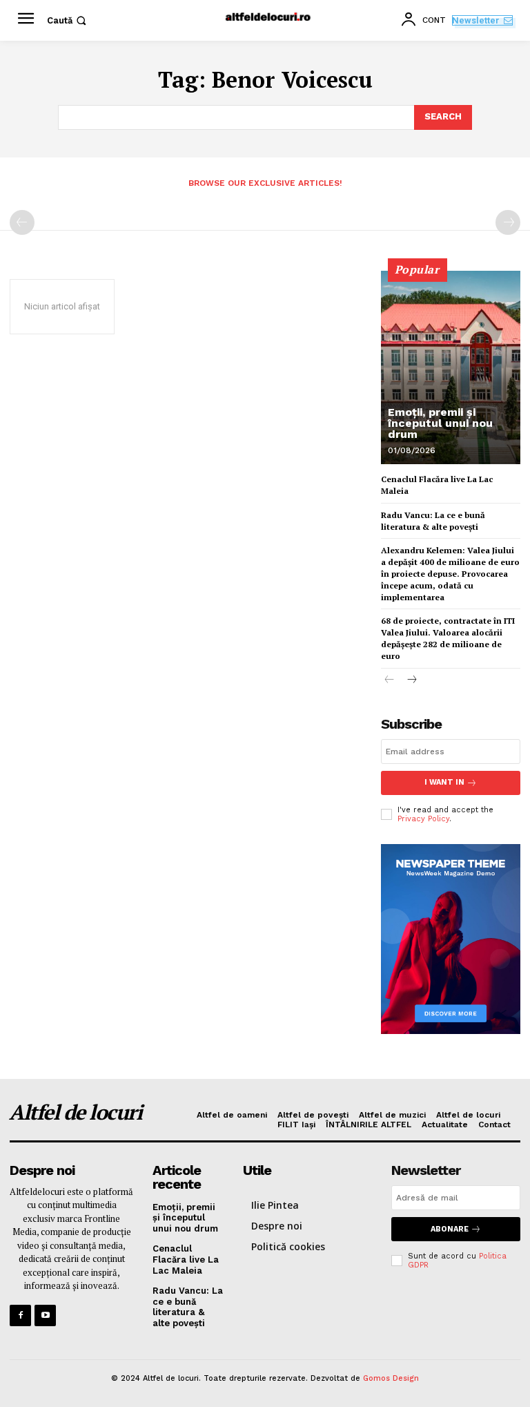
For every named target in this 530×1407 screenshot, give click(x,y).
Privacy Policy (423, 818)
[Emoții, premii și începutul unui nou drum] (450, 367)
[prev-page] (22, 222)
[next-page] (411, 680)
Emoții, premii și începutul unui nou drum (440, 423)
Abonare (450, 1229)
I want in (444, 782)
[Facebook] (20, 1315)
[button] (68, 20)
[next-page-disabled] (507, 222)
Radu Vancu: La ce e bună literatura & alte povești (433, 521)
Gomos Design (391, 1378)
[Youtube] (45, 1315)
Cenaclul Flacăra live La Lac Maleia (186, 1259)
